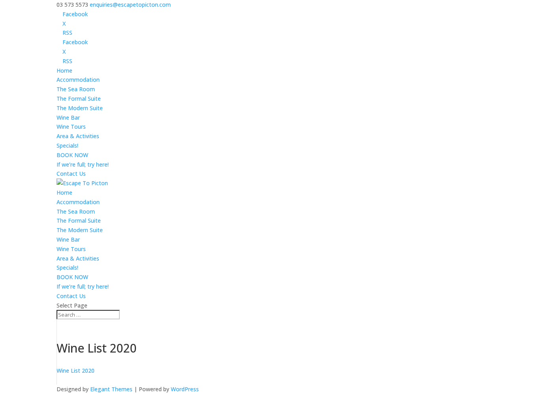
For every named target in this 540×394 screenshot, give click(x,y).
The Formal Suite (79, 98)
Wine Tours (71, 126)
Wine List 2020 (75, 370)
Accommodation (78, 79)
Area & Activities (78, 136)
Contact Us (71, 173)
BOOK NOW (72, 155)
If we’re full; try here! (83, 164)
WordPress (185, 389)
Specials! (67, 145)
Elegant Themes (111, 389)
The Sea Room (76, 89)
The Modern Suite (80, 108)
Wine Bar (68, 117)
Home (64, 70)
